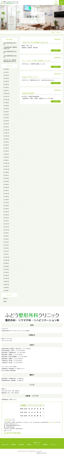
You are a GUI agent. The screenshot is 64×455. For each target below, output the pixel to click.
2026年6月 (6, 75)
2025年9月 (6, 102)
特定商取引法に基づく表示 (41, 452)
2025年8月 (6, 105)
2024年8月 (6, 142)
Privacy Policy (39, 451)
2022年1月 (6, 220)
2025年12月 (6, 93)
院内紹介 (29, 444)
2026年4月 (6, 81)
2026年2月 (6, 87)
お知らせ (5, 298)
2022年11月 (6, 193)
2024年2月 (6, 157)
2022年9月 (6, 196)
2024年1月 (6, 160)
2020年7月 (6, 269)
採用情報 (45, 444)
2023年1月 (6, 190)
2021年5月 (6, 242)
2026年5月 (6, 78)
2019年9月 (6, 287)
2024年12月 (6, 130)
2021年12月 (6, 224)
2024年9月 (6, 139)
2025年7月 (6, 108)
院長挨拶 (21, 444)
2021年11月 (6, 227)
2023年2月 (6, 187)
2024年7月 (6, 145)
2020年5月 (6, 272)
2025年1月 (6, 127)
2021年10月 (6, 230)
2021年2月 (6, 251)
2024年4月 (6, 151)
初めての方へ (5, 444)
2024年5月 (6, 148)
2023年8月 (6, 172)
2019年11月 (6, 281)
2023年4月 (6, 181)
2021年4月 (6, 245)
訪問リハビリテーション (37, 443)
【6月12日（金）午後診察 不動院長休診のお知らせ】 (10, 60)
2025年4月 (6, 117)
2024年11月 (6, 133)
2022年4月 (6, 211)
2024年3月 (6, 154)
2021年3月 (6, 248)
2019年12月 (6, 278)
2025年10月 (6, 99)
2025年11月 (6, 96)
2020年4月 (6, 275)
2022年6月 (6, 205)
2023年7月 (6, 175)
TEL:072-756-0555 (13, 433)
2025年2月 (6, 123)
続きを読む (55, 50)
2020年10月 (6, 260)
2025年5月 (6, 114)
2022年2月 (6, 217)
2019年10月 (6, 284)
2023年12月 (6, 163)
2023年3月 (6, 184)
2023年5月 (6, 178)
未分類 (4, 301)
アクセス (53, 444)
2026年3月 (6, 84)
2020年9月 (6, 263)
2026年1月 (6, 90)
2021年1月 (5, 254)
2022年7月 (6, 202)
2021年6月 (6, 239)
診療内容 (13, 444)
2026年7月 (6, 72)
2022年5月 (6, 208)
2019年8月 (6, 290)
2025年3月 (6, 120)
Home (52, 32)
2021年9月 (6, 233)
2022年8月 (6, 199)
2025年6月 (6, 111)
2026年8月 (6, 69)
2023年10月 (6, 169)
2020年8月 (6, 266)
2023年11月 (6, 166)
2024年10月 (6, 136)
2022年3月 (6, 214)
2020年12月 (6, 257)
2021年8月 (6, 236)
